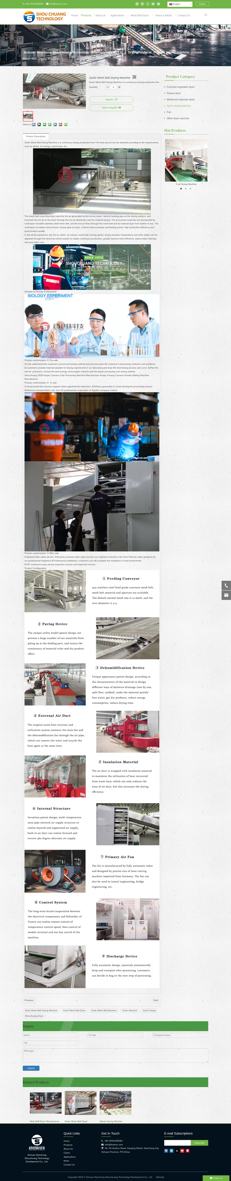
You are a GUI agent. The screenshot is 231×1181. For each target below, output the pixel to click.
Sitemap (160, 1177)
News (66, 1160)
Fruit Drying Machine (186, 184)
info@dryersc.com (58, 4)
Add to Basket (109, 107)
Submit (31, 1068)
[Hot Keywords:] (206, 15)
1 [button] (181, 188)
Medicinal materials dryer (181, 99)
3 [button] (190, 188)
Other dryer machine (178, 118)
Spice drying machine (179, 105)
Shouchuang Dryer (34, 1016)
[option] (186, 162)
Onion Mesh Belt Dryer (76, 1121)
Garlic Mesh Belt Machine (104, 1010)
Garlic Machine (129, 1010)
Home (67, 1141)
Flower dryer (174, 93)
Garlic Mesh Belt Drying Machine (41, 1010)
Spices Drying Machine (111, 1121)
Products (68, 1145)
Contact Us (69, 1164)
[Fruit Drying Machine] (186, 160)
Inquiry (202, 4)
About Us (68, 1149)
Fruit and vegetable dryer (181, 87)
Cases (67, 1152)
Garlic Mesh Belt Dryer (74, 1010)
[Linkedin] (142, 4)
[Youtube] (153, 4)
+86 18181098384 (113, 1141)
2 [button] (186, 188)
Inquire (109, 99)
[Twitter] (148, 4)
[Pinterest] (158, 4)
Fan (169, 112)
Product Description (36, 136)
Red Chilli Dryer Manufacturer (44, 1121)
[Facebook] (137, 4)
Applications (70, 1157)
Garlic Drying (149, 1010)
